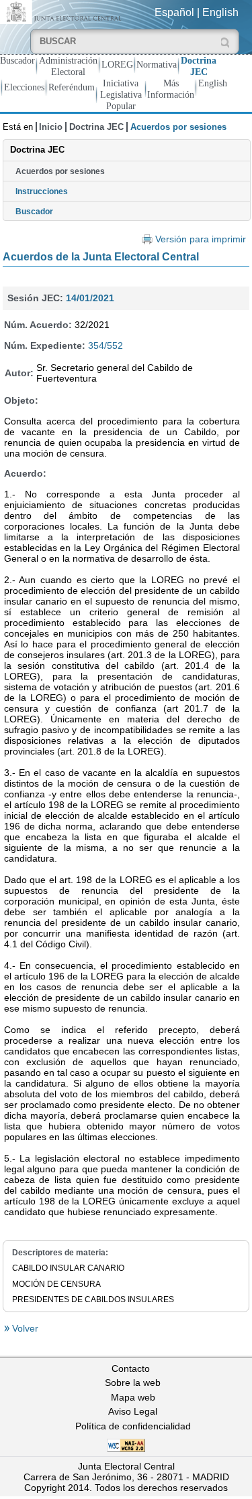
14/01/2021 (90, 298)
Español (174, 12)
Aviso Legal (132, 1411)
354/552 (105, 345)
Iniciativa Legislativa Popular (121, 94)
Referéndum (71, 87)
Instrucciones (41, 191)
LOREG (117, 64)
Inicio (50, 127)
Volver (23, 1328)
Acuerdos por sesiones (60, 171)
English (220, 12)
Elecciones (24, 87)
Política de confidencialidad (133, 1426)
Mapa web (133, 1397)
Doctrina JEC (198, 66)
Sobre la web (133, 1382)
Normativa (156, 64)
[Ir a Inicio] (63, 11)
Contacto (131, 1368)
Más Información (170, 89)
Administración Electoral (68, 66)
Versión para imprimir (200, 239)
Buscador (17, 60)
